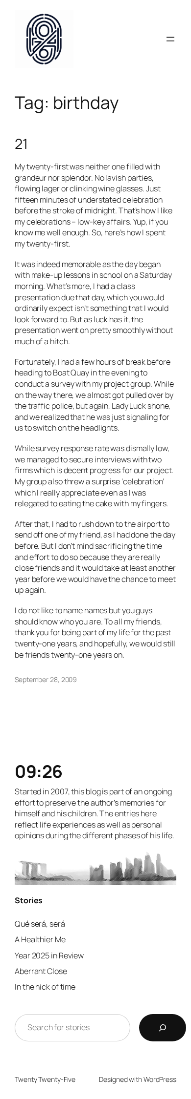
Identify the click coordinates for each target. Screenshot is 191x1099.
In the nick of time (45, 986)
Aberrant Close (41, 971)
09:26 (39, 771)
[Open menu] (170, 39)
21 (21, 144)
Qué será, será (40, 923)
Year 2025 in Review (49, 955)
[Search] (162, 1027)
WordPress (159, 1079)
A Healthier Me (40, 939)
